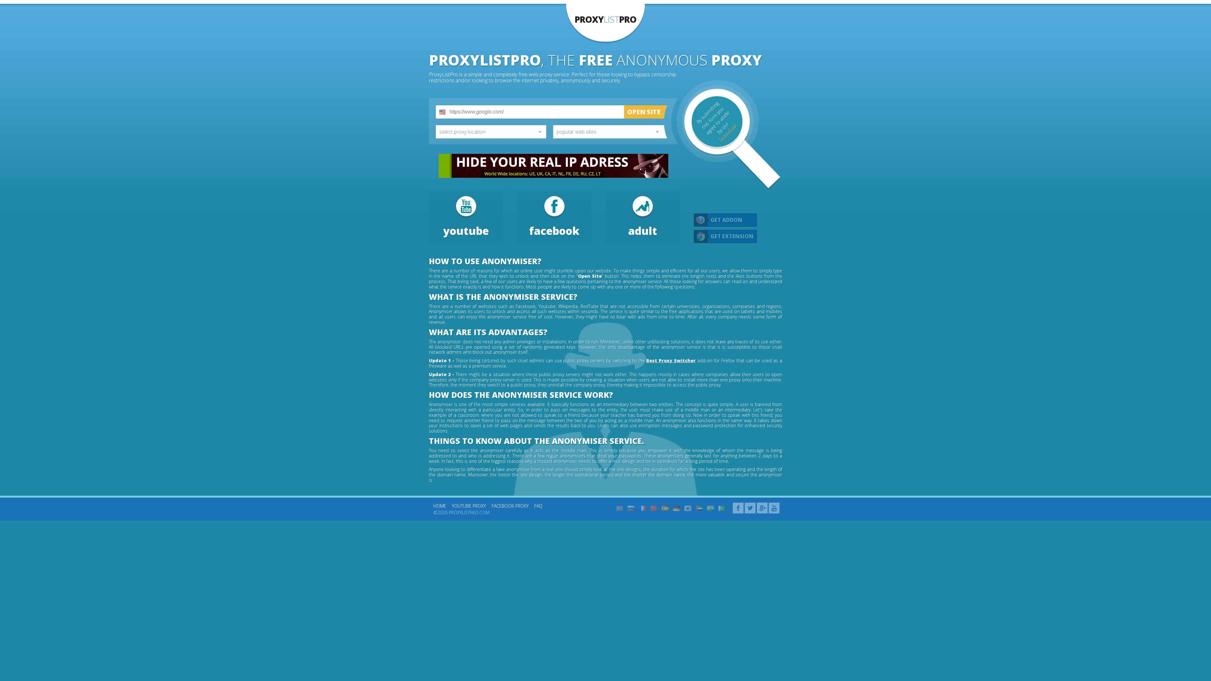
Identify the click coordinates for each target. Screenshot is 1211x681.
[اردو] (721, 508)
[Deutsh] (676, 508)
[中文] (653, 508)
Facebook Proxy (510, 506)
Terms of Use (727, 132)
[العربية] (699, 508)
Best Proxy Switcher (671, 361)
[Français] (642, 508)
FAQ (538, 506)
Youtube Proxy (469, 506)
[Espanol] (665, 508)
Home (439, 506)
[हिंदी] (710, 508)
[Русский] (631, 508)
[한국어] (687, 508)
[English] (619, 508)
